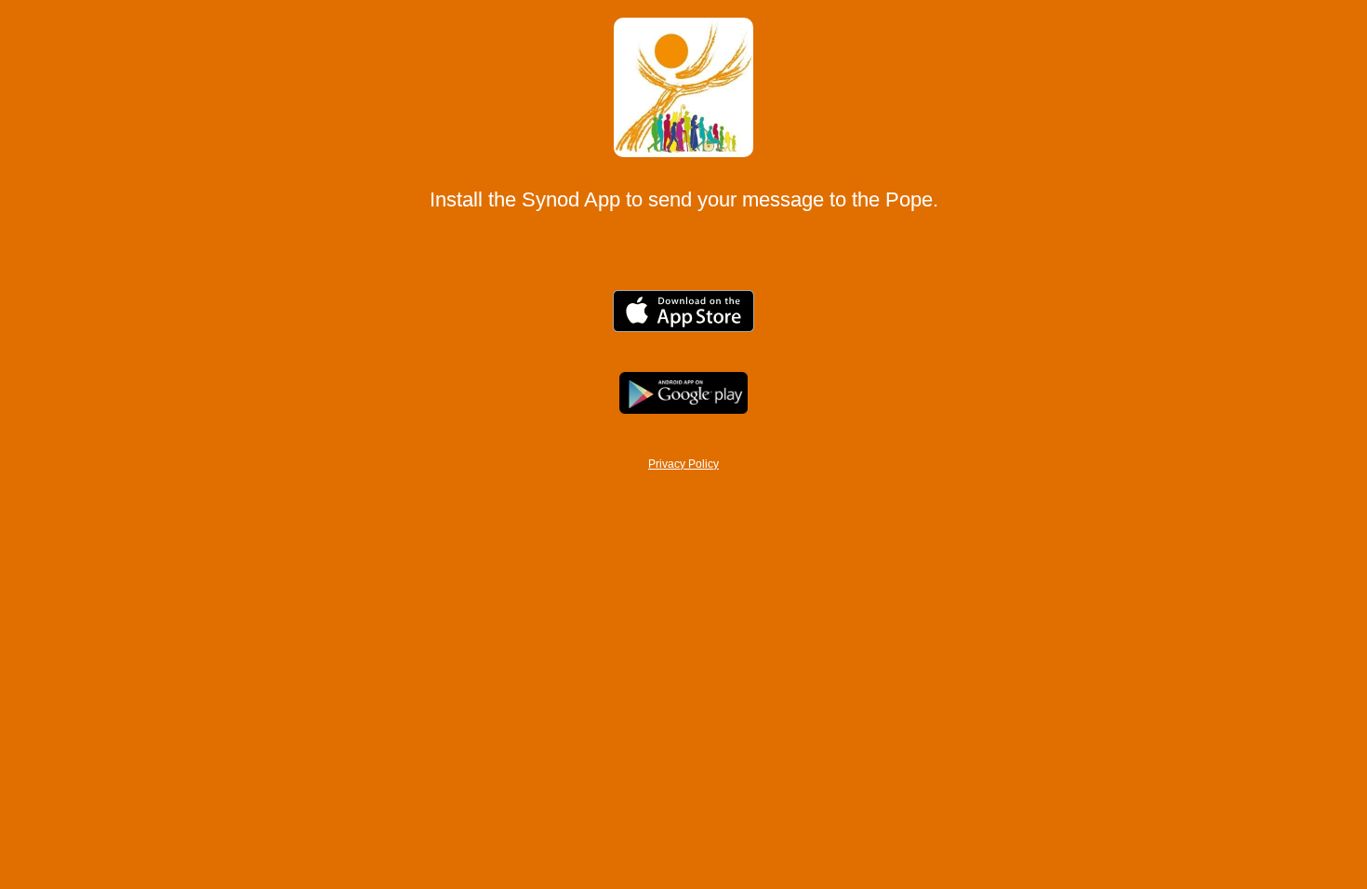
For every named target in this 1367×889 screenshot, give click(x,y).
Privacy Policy (683, 464)
